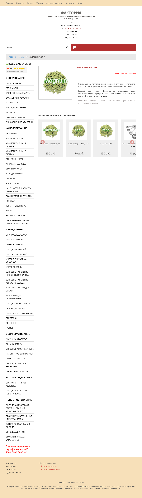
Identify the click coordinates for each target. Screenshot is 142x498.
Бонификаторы (14, 344)
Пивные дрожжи (15, 244)
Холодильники (14, 173)
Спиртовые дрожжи (16, 234)
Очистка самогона (16, 358)
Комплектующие (15, 138)
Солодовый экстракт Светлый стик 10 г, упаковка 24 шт (17, 408)
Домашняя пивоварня (18, 97)
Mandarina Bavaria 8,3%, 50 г (50, 144)
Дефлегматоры (14, 168)
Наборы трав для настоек (19, 353)
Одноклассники (13, 472)
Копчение (11, 322)
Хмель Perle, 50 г (106, 144)
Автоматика (12, 133)
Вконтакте (11, 469)
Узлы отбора (13, 183)
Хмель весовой (14, 267)
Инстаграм (11, 466)
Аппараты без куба (16, 163)
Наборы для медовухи (18, 308)
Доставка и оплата (54, 3)
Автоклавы (12, 88)
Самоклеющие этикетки (19, 122)
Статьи (30, 3)
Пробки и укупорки (16, 117)
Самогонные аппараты (18, 92)
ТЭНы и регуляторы (16, 205)
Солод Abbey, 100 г (15, 431)
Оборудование (14, 83)
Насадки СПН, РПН (15, 215)
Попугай (10, 200)
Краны (9, 210)
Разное (9, 327)
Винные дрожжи (15, 239)
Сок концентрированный (19, 313)
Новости (20, 3)
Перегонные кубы (15, 159)
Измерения (12, 102)
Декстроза (11, 318)
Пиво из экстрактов (48, 466)
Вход (80, 3)
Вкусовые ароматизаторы (20, 348)
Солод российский (16, 254)
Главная (9, 3)
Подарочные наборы (17, 371)
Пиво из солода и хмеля (50, 469)
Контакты (70, 3)
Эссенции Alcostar (16, 339)
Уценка (39, 3)
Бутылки (10, 112)
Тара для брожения (16, 107)
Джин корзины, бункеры (19, 196)
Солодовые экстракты (18, 303)
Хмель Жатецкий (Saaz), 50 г (78, 144)
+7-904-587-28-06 (73, 28)
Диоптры (11, 178)
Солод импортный (16, 249)
